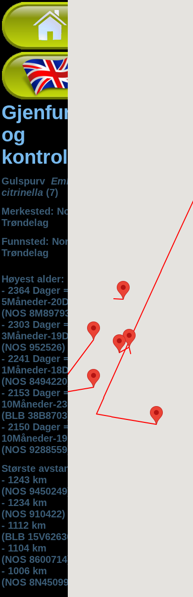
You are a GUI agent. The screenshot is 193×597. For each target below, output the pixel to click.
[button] (93, 331)
